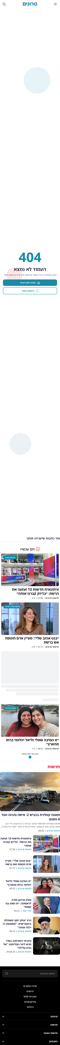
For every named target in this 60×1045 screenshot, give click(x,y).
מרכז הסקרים (30, 986)
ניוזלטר (30, 1007)
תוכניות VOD (30, 996)
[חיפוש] (4, 4)
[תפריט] (55, 4)
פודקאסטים (30, 1001)
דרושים (30, 991)
